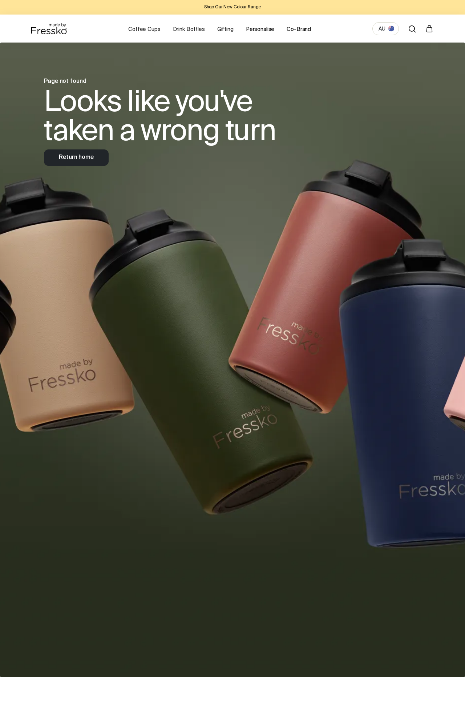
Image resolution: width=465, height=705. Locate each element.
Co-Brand (299, 29)
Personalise (260, 29)
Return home (76, 157)
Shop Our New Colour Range (232, 7)
